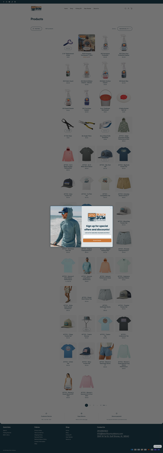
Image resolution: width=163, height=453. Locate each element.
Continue (97, 240)
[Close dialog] (111, 207)
